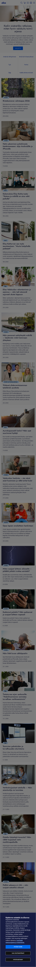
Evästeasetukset (18, 959)
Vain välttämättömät (18, 953)
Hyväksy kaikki (18, 947)
